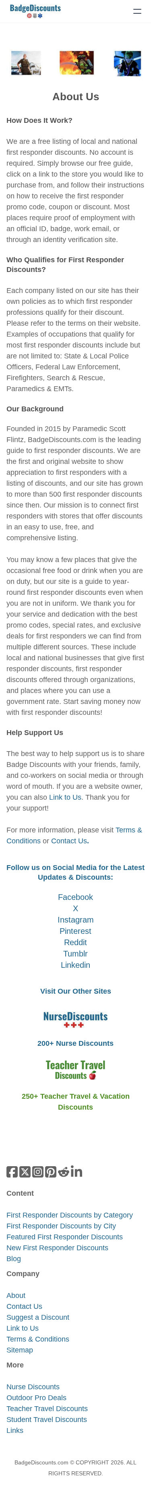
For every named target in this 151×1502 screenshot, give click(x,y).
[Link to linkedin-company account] (76, 1171)
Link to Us (65, 797)
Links (14, 1430)
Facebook (75, 897)
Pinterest (75, 931)
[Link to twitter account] (25, 1171)
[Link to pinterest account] (50, 1171)
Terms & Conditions (37, 1339)
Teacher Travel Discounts (47, 1409)
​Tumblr (75, 953)
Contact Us (70, 841)
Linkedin (75, 965)
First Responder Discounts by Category (69, 1215)
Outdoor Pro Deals (36, 1398)
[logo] (35, 11)
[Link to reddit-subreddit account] (63, 1171)
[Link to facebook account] (12, 1171)
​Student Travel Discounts (46, 1420)
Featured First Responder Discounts (64, 1237)
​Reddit (75, 942)
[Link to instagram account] (37, 1171)
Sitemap (19, 1350)
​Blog (13, 1259)
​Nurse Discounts (33, 1387)
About (15, 1295)
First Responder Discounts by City (61, 1226)
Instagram (76, 919)
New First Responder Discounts (57, 1248)
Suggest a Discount (37, 1317)
